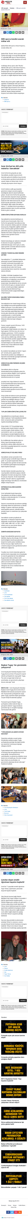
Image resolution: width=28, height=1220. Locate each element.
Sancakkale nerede (9, 600)
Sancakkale (7, 596)
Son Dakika (7, 976)
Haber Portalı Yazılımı (9, 1217)
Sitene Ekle (13, 1207)
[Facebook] (5, 32)
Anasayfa (3, 1205)
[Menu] (25, 2)
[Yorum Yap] (23, 32)
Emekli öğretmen (8, 970)
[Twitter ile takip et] (12, 1212)
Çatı (5, 972)
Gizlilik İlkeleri (22, 1205)
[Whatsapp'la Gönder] (13, 32)
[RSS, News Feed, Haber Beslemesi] (20, 1212)
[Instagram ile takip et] (16, 1212)
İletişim (15, 1205)
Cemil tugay (7, 811)
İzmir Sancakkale (8, 598)
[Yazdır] (20, 32)
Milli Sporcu (7, 101)
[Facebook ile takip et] (8, 1212)
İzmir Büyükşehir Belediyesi (11, 807)
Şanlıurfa (6, 99)
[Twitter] (7, 32)
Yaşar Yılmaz (7, 974)
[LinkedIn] (10, 32)
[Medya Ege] (6, 2)
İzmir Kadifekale (8, 594)
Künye (9, 1205)
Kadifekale (7, 591)
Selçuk (6, 968)
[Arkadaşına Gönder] (16, 32)
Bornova (6, 813)
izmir (5, 592)
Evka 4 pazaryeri (8, 815)
